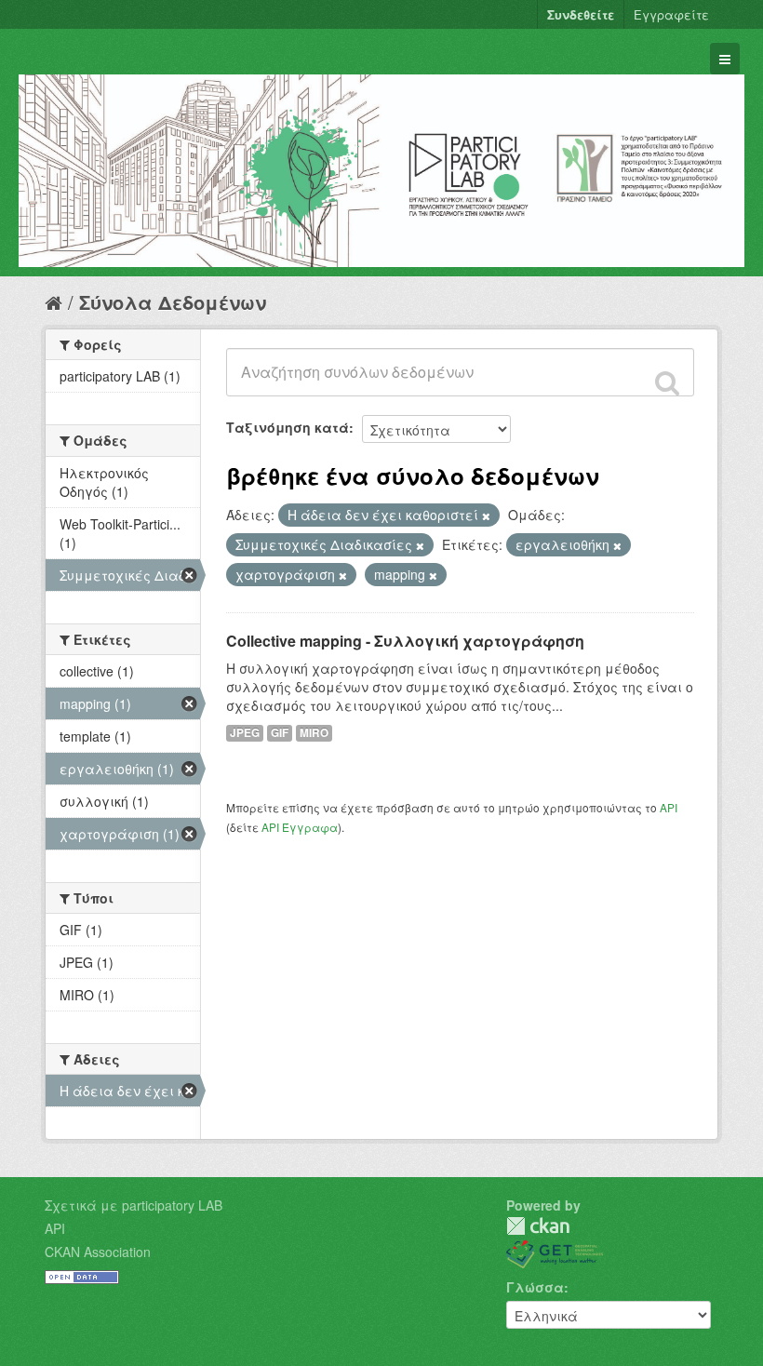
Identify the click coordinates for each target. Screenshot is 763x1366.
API (668, 807)
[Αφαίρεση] (486, 515)
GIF (279, 733)
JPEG (245, 733)
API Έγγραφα (299, 827)
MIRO (314, 733)
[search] (667, 382)
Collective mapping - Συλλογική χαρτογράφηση (405, 640)
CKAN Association (98, 1251)
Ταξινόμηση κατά (287, 427)
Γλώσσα (535, 1287)
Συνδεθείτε (580, 14)
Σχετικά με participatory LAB (133, 1205)
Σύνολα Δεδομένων (172, 301)
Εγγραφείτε (671, 14)
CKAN (537, 1226)
